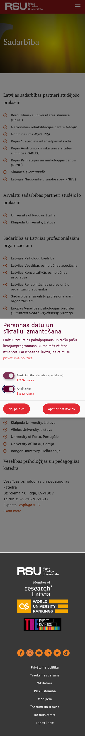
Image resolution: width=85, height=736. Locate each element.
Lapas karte (45, 722)
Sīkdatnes (44, 683)
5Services (25, 393)
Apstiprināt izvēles (61, 409)
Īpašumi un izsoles (44, 707)
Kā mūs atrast (44, 714)
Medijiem (45, 699)
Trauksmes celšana (45, 675)
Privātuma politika (45, 667)
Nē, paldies (16, 409)
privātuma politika (18, 357)
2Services (25, 380)
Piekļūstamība (45, 691)
